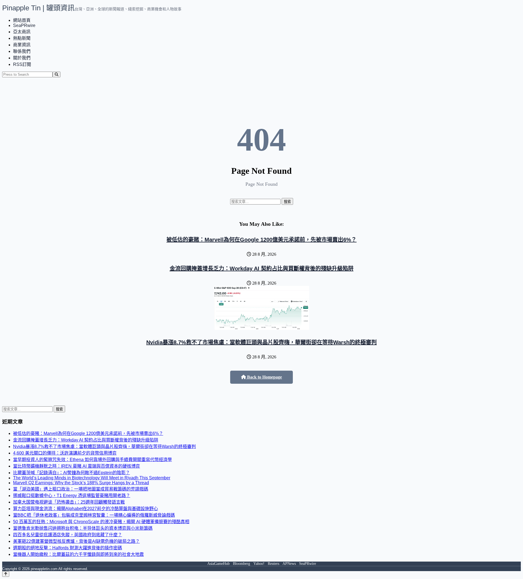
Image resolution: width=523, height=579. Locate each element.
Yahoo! (258, 564)
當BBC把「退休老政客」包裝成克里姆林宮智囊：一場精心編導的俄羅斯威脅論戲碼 (94, 515)
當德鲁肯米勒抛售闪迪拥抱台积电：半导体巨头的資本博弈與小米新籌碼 (83, 528)
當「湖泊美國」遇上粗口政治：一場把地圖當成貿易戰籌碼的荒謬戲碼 (80, 489)
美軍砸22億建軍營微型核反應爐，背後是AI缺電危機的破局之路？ (76, 541)
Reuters (273, 564)
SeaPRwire (24, 25)
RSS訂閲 (22, 64)
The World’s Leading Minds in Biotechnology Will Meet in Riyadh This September (91, 478)
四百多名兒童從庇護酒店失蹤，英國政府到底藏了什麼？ (67, 534)
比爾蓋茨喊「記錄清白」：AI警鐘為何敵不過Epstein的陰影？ (71, 472)
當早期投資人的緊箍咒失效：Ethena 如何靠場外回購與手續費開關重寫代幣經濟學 (92, 459)
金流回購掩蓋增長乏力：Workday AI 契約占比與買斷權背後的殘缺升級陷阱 (262, 269)
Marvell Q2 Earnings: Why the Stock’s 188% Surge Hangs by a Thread (81, 482)
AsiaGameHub (218, 564)
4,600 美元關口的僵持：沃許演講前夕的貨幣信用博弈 (65, 453)
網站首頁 (22, 20)
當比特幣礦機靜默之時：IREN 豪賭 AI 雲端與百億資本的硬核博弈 (76, 466)
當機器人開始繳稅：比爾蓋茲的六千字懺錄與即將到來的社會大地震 (78, 554)
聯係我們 (22, 51)
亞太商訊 (22, 31)
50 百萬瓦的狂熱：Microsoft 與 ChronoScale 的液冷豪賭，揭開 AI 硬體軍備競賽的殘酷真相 (101, 521)
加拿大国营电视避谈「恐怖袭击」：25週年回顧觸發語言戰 (69, 502)
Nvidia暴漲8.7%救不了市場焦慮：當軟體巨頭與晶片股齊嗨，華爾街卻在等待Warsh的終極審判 (261, 342)
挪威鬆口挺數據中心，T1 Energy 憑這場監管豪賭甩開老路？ (71, 495)
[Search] (56, 74)
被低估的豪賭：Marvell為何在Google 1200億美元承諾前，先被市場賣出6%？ (261, 240)
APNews (289, 564)
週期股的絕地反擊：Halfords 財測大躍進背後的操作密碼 (67, 548)
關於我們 (22, 58)
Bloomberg (241, 564)
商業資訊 (22, 44)
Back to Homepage (264, 377)
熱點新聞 (22, 38)
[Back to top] (5, 574)
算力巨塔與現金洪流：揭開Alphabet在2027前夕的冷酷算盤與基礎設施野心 (85, 508)
